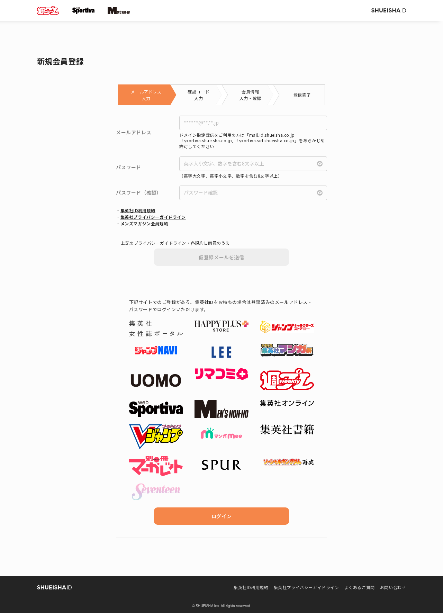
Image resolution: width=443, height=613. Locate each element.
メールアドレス (133, 132)
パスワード (128, 167)
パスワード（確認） (138, 192)
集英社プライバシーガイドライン (153, 217)
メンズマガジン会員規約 (144, 223)
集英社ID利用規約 (137, 210)
